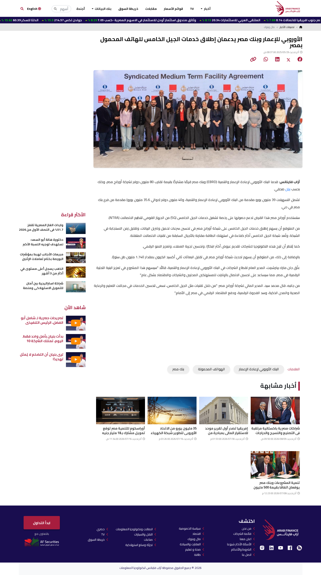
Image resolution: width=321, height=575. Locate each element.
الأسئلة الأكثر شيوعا (239, 544)
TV (192, 9)
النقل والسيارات (143, 534)
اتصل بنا (246, 554)
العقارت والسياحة (190, 544)
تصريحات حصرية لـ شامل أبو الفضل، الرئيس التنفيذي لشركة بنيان (42, 320)
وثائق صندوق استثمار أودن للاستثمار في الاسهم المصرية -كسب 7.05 (118, 20)
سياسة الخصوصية (190, 528)
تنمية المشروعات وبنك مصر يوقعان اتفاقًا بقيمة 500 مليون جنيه (277, 484)
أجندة (80, 9)
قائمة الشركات (242, 533)
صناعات (148, 539)
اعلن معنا (245, 539)
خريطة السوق (128, 9)
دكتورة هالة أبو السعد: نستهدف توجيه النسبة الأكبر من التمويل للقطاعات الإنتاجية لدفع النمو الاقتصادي (41, 241)
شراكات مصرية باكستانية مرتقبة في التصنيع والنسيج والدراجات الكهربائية (275, 430)
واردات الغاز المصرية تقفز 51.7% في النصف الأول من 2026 (41, 227)
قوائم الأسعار (173, 9)
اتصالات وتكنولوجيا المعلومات (134, 529)
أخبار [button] (207, 9)
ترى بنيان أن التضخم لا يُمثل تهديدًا (41, 356)
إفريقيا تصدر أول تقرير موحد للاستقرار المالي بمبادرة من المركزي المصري (226, 430)
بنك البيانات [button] (102, 9)
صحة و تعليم (193, 549)
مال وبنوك (194, 539)
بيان (287, 189)
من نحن (246, 528)
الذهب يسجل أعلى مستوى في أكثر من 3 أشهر (41, 271)
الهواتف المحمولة (211, 369)
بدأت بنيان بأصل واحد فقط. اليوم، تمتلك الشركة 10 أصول (42, 338)
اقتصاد (196, 533)
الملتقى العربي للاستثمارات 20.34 (207, 20)
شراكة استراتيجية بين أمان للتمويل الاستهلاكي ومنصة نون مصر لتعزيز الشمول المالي (41, 285)
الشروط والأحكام (241, 549)
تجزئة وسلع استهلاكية (139, 545)
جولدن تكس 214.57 (39, 20)
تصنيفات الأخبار (287, 26)
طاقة (197, 554)
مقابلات (151, 9)
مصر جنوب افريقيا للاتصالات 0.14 (270, 20)
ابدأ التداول (41, 523)
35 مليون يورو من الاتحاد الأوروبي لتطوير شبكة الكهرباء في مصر (174, 430)
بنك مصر (178, 369)
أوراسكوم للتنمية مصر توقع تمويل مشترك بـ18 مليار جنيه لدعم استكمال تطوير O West (123, 430)
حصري (101, 529)
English (32, 9)
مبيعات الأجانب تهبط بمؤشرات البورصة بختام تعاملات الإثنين (41, 256)
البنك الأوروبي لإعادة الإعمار (259, 369)
